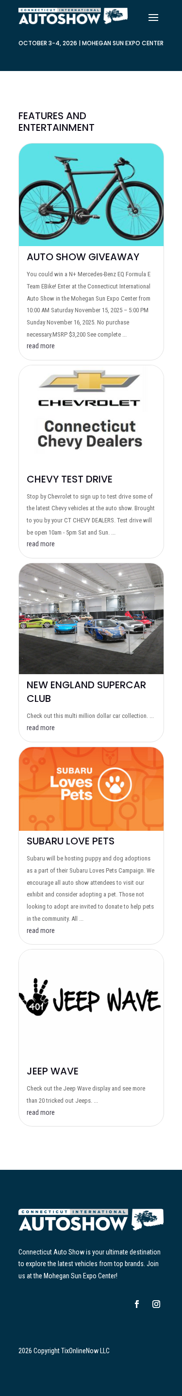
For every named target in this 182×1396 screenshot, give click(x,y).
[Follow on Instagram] (156, 1304)
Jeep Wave (53, 1071)
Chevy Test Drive (70, 479)
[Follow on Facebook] (137, 1304)
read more (41, 346)
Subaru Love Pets (71, 841)
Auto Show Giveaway (83, 257)
